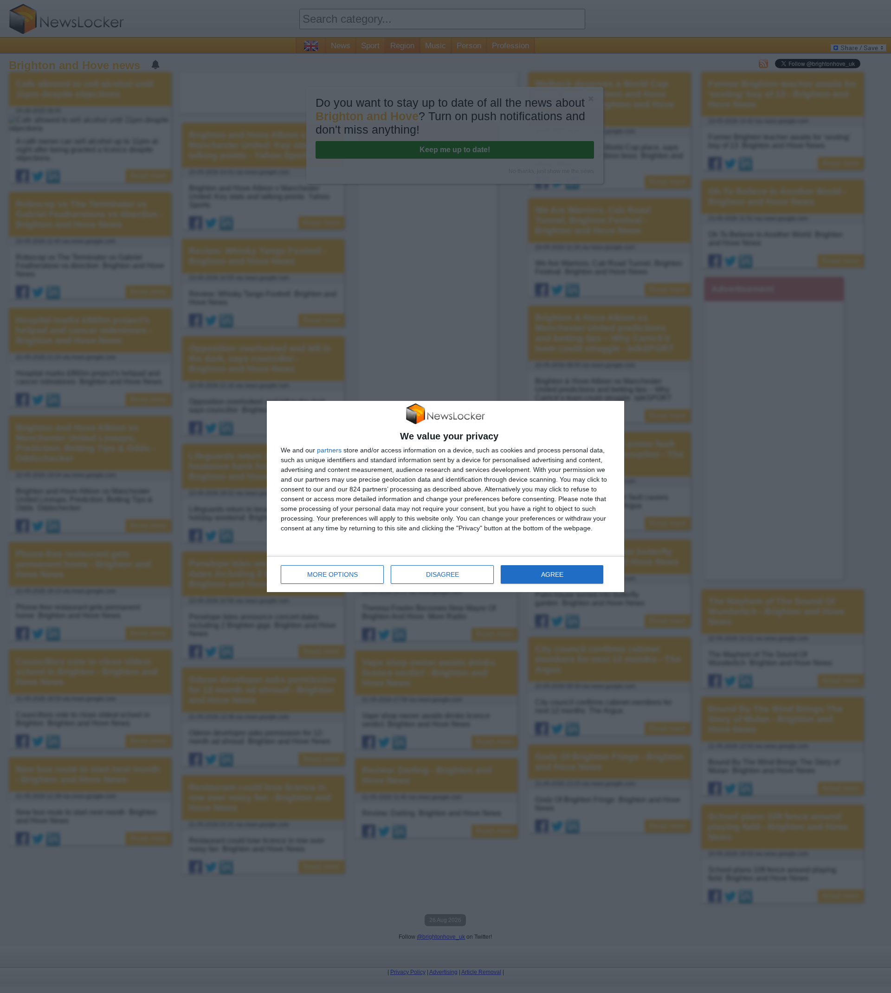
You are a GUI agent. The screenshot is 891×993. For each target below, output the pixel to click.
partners (329, 450)
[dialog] (445, 496)
